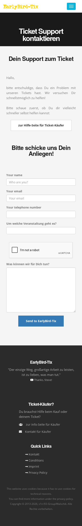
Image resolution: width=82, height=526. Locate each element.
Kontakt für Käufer (38, 432)
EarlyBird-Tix (20, 6)
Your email (14, 191)
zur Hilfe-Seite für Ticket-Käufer (41, 125)
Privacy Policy (38, 473)
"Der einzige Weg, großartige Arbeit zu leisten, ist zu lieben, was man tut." (41, 374)
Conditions (36, 460)
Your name (14, 175)
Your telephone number (23, 207)
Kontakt (34, 454)
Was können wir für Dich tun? (27, 264)
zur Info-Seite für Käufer (43, 424)
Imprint (34, 466)
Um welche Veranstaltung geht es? (31, 224)
